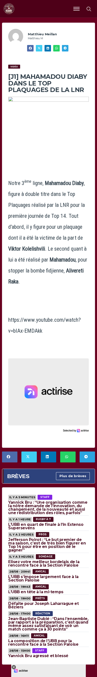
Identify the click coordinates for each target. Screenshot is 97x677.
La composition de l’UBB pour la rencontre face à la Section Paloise (43, 642)
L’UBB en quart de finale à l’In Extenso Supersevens (46, 526)
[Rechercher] (89, 9)
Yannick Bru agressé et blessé (38, 655)
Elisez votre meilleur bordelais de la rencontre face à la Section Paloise (43, 563)
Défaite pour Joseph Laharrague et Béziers (43, 605)
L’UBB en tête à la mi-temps (35, 591)
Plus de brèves (72, 476)
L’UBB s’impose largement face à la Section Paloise (43, 578)
